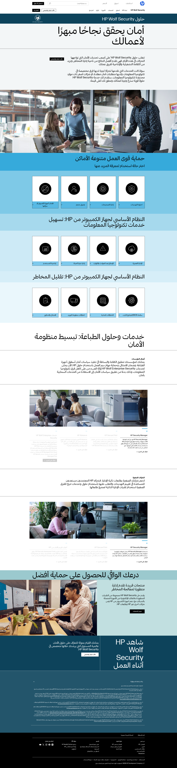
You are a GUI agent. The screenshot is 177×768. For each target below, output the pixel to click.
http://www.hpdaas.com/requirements (129, 699)
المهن (143, 746)
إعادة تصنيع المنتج (132, 760)
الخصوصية (113, 760)
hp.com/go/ (61, 704)
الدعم (97, 741)
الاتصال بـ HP (141, 744)
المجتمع (97, 749)
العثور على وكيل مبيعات (116, 746)
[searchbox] (70, 4)
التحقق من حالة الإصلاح (93, 751)
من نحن (142, 741)
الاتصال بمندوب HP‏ (117, 744)
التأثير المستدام (141, 751)
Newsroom (141, 753)
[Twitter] (43, 745)
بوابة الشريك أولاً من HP (70, 746)
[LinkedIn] (52, 745)
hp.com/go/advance (72, 708)
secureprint (67, 704)
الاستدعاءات (142, 760)
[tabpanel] (134, 445)
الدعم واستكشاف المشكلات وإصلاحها (89, 746)
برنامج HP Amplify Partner (69, 744)
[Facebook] (49, 745)
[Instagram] (46, 745)
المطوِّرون (74, 749)
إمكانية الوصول (121, 760)
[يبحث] (50, 3)
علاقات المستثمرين (140, 749)
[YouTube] (40, 745)
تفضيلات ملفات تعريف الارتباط (101, 760)
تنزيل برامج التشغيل (94, 744)
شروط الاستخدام (88, 760)
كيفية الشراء (119, 749)
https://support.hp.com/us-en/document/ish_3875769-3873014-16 (66, 712)
